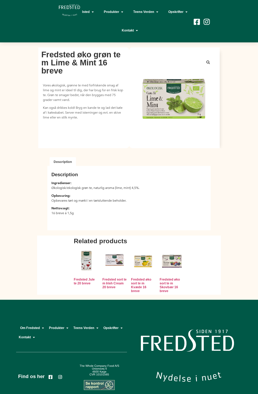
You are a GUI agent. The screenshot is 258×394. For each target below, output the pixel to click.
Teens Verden (143, 12)
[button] (208, 62)
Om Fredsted (30, 328)
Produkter (111, 12)
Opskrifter (175, 12)
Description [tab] (63, 162)
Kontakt (128, 30)
